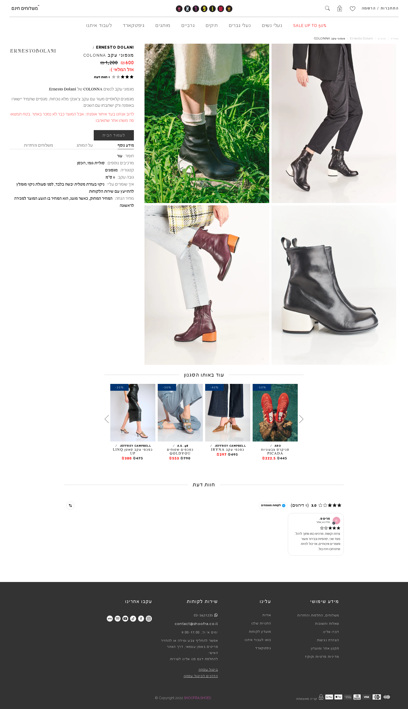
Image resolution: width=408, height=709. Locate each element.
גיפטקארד (263, 648)
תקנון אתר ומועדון (325, 648)
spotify (117, 618)
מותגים (382, 38)
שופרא (395, 38)
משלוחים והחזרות (38, 145)
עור (119, 155)
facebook (140, 618)
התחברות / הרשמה (380, 8)
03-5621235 (203, 615)
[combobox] (70, 505)
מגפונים (111, 170)
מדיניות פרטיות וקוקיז (322, 657)
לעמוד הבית (113, 135)
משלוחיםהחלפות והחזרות (318, 615)
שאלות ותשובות (327, 624)
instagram (148, 618)
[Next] (106, 419)
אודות (266, 615)
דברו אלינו (331, 632)
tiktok (133, 618)
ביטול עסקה (208, 670)
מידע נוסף (126, 145)
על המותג (84, 145)
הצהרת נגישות (328, 640)
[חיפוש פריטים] (327, 8)
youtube (125, 618)
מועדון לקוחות (260, 632)
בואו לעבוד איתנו (258, 640)
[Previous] (301, 419)
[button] (113, 76)
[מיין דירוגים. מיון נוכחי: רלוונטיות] (70, 505)
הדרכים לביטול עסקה (201, 676)
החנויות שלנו (261, 623)
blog (109, 618)
